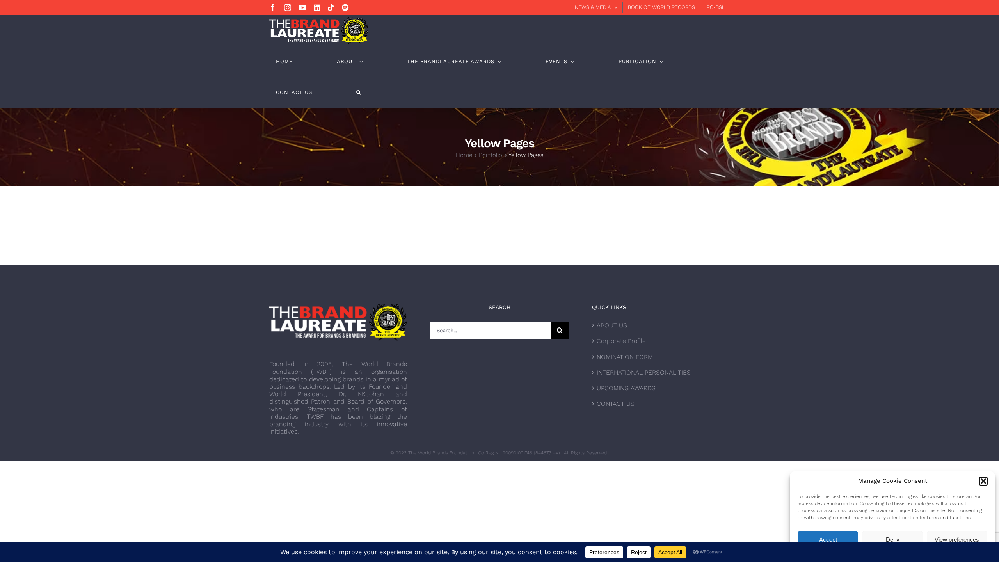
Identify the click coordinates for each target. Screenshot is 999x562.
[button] (983, 481)
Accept (828, 539)
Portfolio (490, 154)
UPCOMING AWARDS (626, 388)
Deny (892, 539)
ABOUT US (612, 325)
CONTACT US (616, 403)
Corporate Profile (621, 341)
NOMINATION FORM (625, 357)
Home (464, 154)
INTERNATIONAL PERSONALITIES (644, 372)
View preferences (957, 539)
